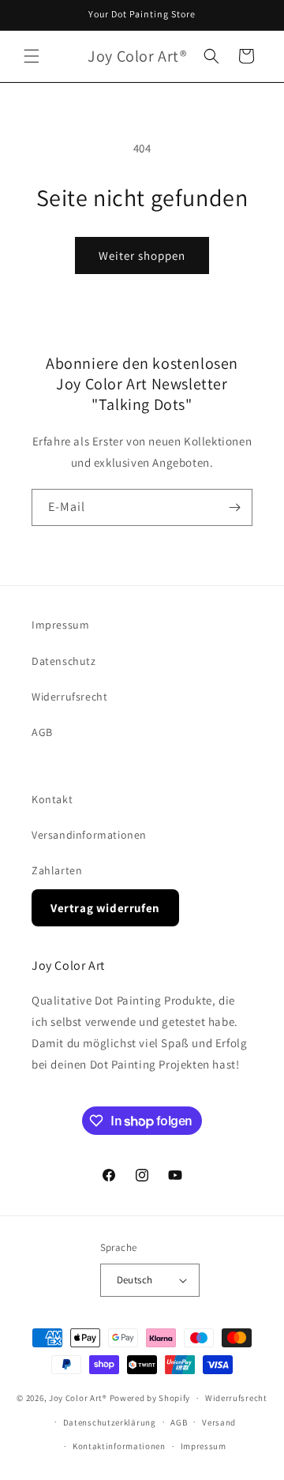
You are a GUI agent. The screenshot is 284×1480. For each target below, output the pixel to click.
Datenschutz (64, 661)
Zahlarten (57, 870)
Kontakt (52, 799)
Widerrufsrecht (69, 696)
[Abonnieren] (234, 507)
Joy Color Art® (78, 1397)
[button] (31, 56)
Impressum (60, 625)
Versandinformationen (89, 835)
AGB (42, 732)
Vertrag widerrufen (105, 907)
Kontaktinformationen (119, 1446)
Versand (219, 1422)
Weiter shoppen (142, 255)
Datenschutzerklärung (109, 1422)
